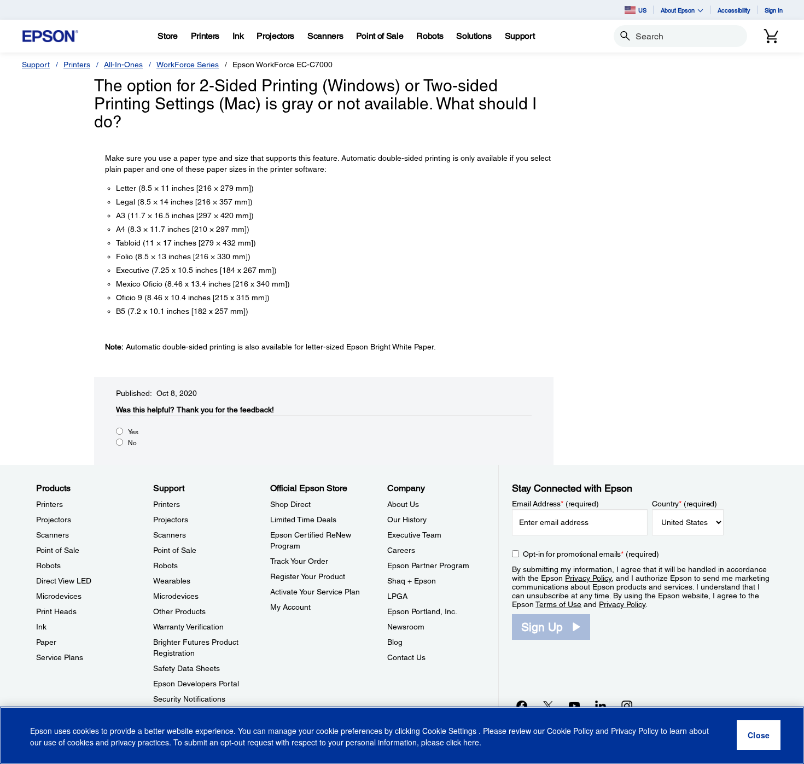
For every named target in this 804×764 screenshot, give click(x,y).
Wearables (171, 580)
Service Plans (59, 657)
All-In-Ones (123, 64)
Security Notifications (189, 699)
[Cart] (771, 36)
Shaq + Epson (411, 580)
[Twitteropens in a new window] (548, 705)
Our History (407, 519)
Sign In (774, 10)
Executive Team (414, 534)
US (642, 10)
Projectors (53, 519)
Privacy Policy (588, 578)
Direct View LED (63, 580)
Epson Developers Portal (196, 683)
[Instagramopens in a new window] (627, 705)
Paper (46, 642)
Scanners (52, 534)
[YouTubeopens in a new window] (574, 705)
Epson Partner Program (428, 565)
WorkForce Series (187, 64)
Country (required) (684, 503)
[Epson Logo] (50, 36)
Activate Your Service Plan (315, 591)
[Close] (758, 735)
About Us (403, 504)
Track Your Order (299, 561)
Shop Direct (290, 504)
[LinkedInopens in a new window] (600, 705)
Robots (48, 565)
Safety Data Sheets (186, 668)
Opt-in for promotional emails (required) (591, 554)
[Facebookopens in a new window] (522, 705)
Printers (76, 64)
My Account (290, 607)
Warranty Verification (188, 626)
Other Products (179, 611)
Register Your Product (307, 576)
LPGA (397, 596)
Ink (41, 626)
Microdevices (58, 596)
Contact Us (406, 657)
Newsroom (405, 626)
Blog (395, 642)
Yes (133, 432)
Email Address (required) (555, 503)
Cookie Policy (570, 731)
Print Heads (56, 611)
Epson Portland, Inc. (422, 611)
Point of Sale (57, 550)
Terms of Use (558, 604)
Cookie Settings (450, 731)
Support (36, 64)
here (471, 742)
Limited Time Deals (303, 519)
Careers (401, 550)
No (132, 443)
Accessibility (734, 10)
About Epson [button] (678, 10)
